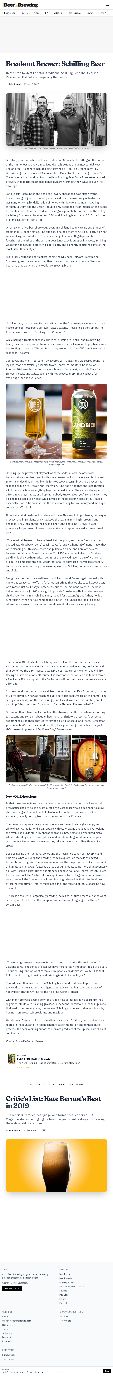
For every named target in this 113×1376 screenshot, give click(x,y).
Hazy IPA (102, 13)
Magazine (63, 1295)
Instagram (7, 1333)
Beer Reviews (65, 1278)
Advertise (63, 1316)
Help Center (7, 1325)
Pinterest (6, 1341)
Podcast (25, 13)
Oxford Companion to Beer (71, 1286)
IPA (46, 13)
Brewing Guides (66, 1282)
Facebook (6, 1337)
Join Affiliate (65, 1320)
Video (36, 13)
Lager (90, 13)
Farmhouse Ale (75, 13)
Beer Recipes (65, 1274)
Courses (63, 1290)
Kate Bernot (15, 1130)
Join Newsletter (12, 1288)
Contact (6, 1316)
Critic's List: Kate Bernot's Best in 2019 (22, 1372)
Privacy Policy (8, 1355)
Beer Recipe (9, 13)
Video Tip (58, 13)
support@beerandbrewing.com (16, 1320)
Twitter (5, 1329)
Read (107, 1371)
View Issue (23, 1067)
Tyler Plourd (15, 84)
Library (62, 1299)
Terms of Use (8, 1359)
